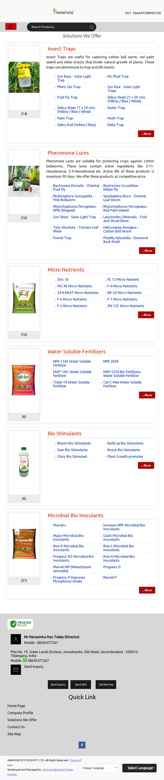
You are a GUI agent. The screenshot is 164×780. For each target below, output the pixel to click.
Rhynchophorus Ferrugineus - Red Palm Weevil (126, 208)
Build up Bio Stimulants (125, 443)
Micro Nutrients (66, 270)
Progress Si (112, 567)
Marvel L (59, 525)
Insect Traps (62, 49)
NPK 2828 (110, 361)
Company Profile (20, 713)
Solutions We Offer (22, 720)
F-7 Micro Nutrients (122, 299)
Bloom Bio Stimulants (74, 443)
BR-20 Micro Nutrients (124, 293)
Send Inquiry (33, 666)
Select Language (140, 768)
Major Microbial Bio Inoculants (68, 537)
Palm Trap (65, 118)
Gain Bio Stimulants (72, 450)
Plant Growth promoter (125, 456)
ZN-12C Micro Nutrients (125, 306)
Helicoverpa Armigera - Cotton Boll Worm (121, 229)
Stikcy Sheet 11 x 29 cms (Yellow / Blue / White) (76, 109)
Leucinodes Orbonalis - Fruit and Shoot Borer (125, 219)
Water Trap (116, 108)
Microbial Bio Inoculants (75, 515)
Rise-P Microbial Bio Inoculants (68, 548)
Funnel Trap (62, 238)
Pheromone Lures (68, 153)
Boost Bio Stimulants (123, 450)
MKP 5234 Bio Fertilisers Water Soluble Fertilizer (122, 374)
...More (146, 133)
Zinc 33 (63, 279)
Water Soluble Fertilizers (76, 351)
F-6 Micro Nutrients (72, 299)
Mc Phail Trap (118, 76)
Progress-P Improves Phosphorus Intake (69, 579)
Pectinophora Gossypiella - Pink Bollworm (73, 198)
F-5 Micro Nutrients (72, 306)
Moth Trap (115, 118)
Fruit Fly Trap (67, 97)
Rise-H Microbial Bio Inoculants (119, 558)
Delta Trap (115, 125)
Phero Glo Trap (69, 87)
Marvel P (110, 577)
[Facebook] (82, 747)
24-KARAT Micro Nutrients (78, 293)
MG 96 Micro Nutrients (74, 286)
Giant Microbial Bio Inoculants (118, 537)
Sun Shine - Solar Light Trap (74, 217)
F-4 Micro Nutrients (122, 286)
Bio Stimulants (64, 433)
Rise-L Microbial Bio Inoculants (118, 548)
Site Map (14, 734)
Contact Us (16, 727)
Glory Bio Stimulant (72, 456)
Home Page (16, 706)
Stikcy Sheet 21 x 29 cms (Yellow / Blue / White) (126, 99)
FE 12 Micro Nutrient (123, 279)
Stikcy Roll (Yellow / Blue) (76, 125)
